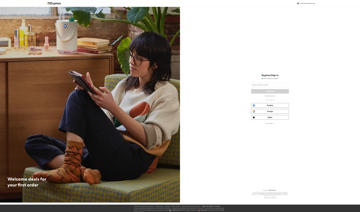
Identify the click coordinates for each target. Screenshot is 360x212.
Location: (265, 190)
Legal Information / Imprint (211, 206)
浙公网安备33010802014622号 (209, 210)
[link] (54, 3)
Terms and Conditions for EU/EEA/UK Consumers (187, 208)
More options (269, 123)
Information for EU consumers (190, 206)
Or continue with (270, 100)
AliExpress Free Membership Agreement (270, 193)
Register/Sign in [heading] (270, 75)
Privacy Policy (159, 206)
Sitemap (167, 206)
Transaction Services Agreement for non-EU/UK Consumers (152, 208)
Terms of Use (176, 206)
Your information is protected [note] (271, 78)
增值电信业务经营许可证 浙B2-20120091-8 (184, 210)
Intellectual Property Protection (143, 206)
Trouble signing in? (270, 96)
